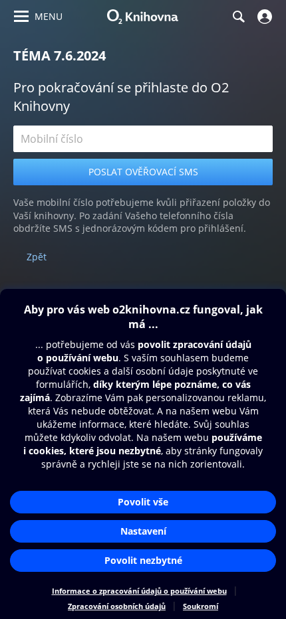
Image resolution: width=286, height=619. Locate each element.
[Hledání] (238, 16)
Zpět (37, 256)
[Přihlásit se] (263, 16)
